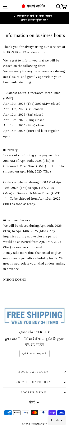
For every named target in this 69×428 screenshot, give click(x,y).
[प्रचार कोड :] (34, 316)
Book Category (33, 371)
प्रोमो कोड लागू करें (34, 353)
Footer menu (34, 392)
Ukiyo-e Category (34, 382)
